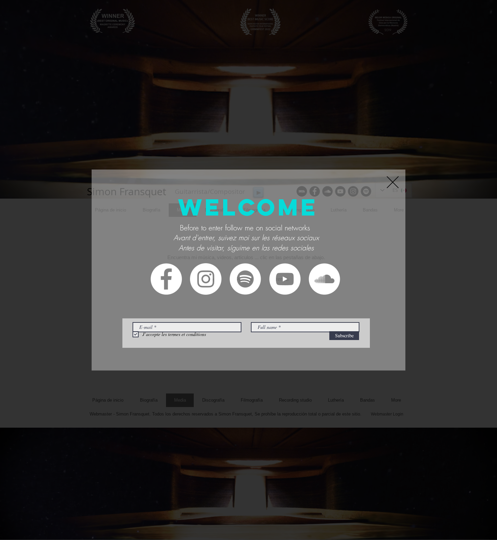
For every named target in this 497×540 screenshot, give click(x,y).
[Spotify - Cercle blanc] (245, 279)
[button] (393, 182)
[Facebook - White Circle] (166, 279)
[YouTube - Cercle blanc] (285, 279)
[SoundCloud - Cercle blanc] (324, 279)
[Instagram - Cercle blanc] (205, 279)
